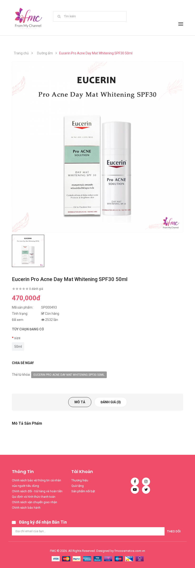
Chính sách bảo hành (26, 507)
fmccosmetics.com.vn (129, 551)
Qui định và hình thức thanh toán (33, 496)
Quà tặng (77, 486)
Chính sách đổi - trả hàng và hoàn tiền (37, 491)
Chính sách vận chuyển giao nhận (34, 502)
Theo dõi (174, 531)
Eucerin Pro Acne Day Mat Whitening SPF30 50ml (95, 53)
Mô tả (79, 402)
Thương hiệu (79, 480)
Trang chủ (21, 53)
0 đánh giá (36, 289)
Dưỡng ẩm (45, 53)
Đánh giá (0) (111, 402)
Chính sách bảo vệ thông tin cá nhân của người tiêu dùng (36, 483)
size (17, 338)
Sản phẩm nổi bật (83, 491)
